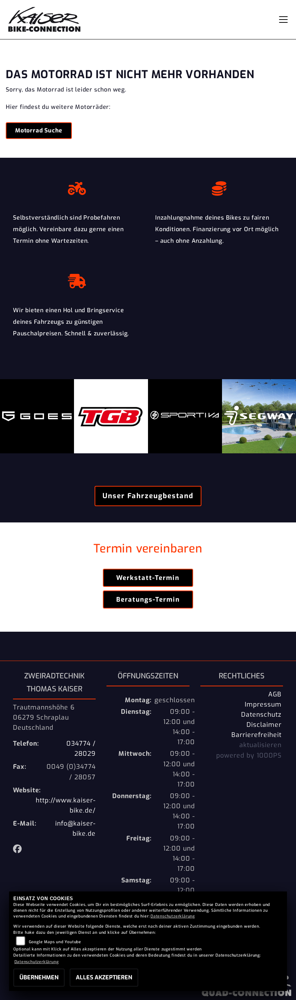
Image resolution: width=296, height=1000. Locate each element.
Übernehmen (38, 977)
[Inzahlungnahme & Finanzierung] (219, 186)
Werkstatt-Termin (147, 577)
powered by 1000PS (249, 755)
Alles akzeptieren (104, 977)
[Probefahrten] (76, 186)
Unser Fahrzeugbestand (148, 495)
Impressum (263, 704)
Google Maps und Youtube (55, 942)
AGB (275, 694)
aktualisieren (260, 745)
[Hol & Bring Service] (76, 279)
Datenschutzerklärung (173, 916)
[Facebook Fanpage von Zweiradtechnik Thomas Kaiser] (19, 850)
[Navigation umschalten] (283, 19)
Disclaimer (264, 724)
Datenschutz (261, 714)
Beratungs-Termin (148, 599)
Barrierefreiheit (256, 734)
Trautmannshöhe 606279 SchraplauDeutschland (44, 717)
